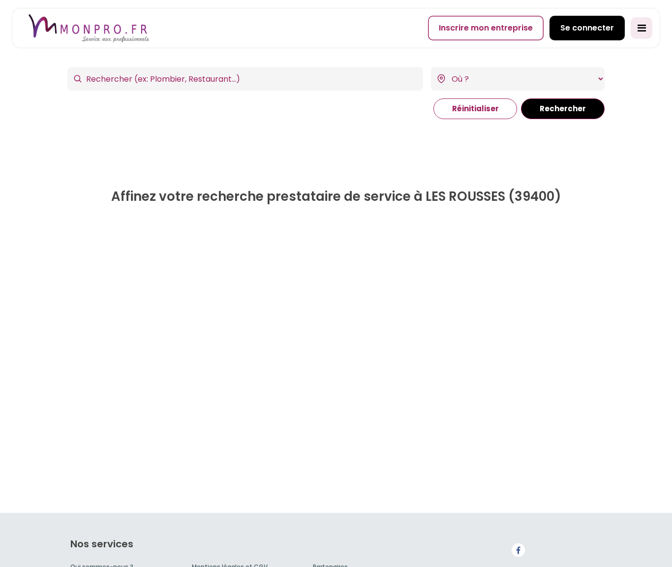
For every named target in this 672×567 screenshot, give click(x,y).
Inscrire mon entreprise (486, 27)
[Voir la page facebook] (518, 549)
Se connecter (587, 27)
